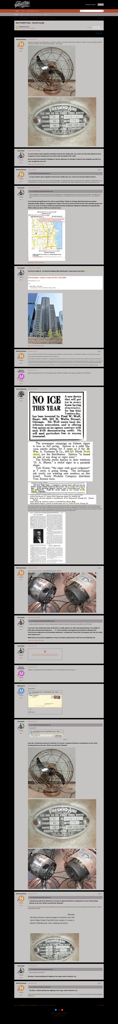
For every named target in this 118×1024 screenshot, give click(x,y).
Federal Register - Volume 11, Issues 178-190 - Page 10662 (47, 277)
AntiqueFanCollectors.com (32, 10)
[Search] (102, 11)
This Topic (97, 10)
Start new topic (99, 33)
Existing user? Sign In (90, 4)
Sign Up (100, 4)
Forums (16, 14)
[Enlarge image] (57, 415)
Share (89, 27)
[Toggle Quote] (30, 173)
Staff (32, 14)
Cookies (65, 1013)
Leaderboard (46, 14)
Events (27, 14)
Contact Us (59, 1013)
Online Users (38, 14)
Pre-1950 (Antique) (31, 28)
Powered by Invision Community (59, 1015)
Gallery (21, 14)
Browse (17, 10)
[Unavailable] (46, 235)
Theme (53, 1013)
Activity (22, 10)
